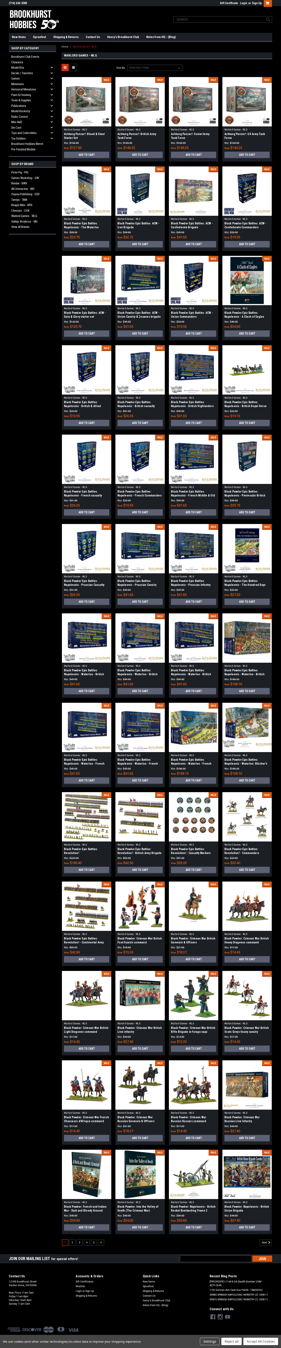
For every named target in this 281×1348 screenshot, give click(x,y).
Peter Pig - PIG (19, 172)
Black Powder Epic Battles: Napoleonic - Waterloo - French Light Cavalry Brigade (137, 763)
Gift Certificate (229, 3)
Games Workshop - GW (25, 178)
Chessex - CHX (20, 210)
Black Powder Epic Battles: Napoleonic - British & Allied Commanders (82, 406)
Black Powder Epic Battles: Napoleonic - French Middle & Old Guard (193, 495)
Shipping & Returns (66, 37)
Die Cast (16, 127)
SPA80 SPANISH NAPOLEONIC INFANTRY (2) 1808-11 (239, 1294)
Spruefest (39, 37)
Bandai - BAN (19, 183)
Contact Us (93, 37)
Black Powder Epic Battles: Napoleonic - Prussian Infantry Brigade (191, 584)
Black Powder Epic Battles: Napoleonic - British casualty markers (136, 406)
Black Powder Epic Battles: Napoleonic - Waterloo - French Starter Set (191, 763)
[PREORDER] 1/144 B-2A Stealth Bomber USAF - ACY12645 (236, 1283)
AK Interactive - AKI (22, 189)
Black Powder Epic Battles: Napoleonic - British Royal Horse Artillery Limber (245, 406)
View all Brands (20, 227)
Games (15, 78)
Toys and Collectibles (24, 133)
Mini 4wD (16, 122)
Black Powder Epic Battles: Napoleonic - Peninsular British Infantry (244, 495)
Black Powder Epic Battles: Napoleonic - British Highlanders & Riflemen (192, 406)
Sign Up (257, 3)
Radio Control (19, 117)
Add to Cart (87, 154)
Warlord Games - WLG (24, 216)
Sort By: (120, 67)
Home (65, 46)
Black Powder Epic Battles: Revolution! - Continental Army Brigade (84, 942)
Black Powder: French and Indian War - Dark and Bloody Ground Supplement (85, 1210)
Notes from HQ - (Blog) (161, 37)
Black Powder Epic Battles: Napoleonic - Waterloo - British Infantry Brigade (137, 674)
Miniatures (17, 84)
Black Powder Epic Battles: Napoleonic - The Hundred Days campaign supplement (245, 584)
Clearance (17, 62)
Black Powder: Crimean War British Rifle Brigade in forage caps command (193, 1031)
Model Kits (17, 67)
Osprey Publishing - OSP (25, 194)
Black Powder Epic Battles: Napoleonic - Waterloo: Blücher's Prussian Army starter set (245, 763)
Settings (209, 1341)
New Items (19, 37)
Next (265, 1242)
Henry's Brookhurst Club (123, 37)
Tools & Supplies (21, 100)
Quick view (86, 123)
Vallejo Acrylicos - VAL (24, 221)
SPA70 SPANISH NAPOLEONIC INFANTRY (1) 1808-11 (239, 1299)
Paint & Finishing (21, 95)
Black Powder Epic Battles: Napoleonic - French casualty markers (83, 495)
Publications (18, 106)
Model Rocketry (20, 111)
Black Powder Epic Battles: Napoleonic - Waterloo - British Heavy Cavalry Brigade (84, 674)
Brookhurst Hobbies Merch (27, 144)
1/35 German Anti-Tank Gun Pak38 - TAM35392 (236, 1290)
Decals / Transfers (22, 73)
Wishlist (80, 1286)
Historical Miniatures (23, 89)
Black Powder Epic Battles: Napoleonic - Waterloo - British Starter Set (244, 674)
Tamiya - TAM (19, 200)
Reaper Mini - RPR (21, 205)
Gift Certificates (84, 1281)
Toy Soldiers (18, 138)
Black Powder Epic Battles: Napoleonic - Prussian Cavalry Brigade (136, 584)
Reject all (231, 1341)
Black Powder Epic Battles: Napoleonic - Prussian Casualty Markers (84, 584)
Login (243, 3)
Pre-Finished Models (23, 149)
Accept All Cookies (261, 1341)
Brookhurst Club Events (25, 57)
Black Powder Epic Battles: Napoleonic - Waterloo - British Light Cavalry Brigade (191, 674)
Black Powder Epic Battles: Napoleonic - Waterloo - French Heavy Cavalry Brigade (84, 763)
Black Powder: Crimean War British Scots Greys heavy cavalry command (246, 1031)
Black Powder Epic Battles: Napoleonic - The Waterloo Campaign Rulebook (81, 227)
